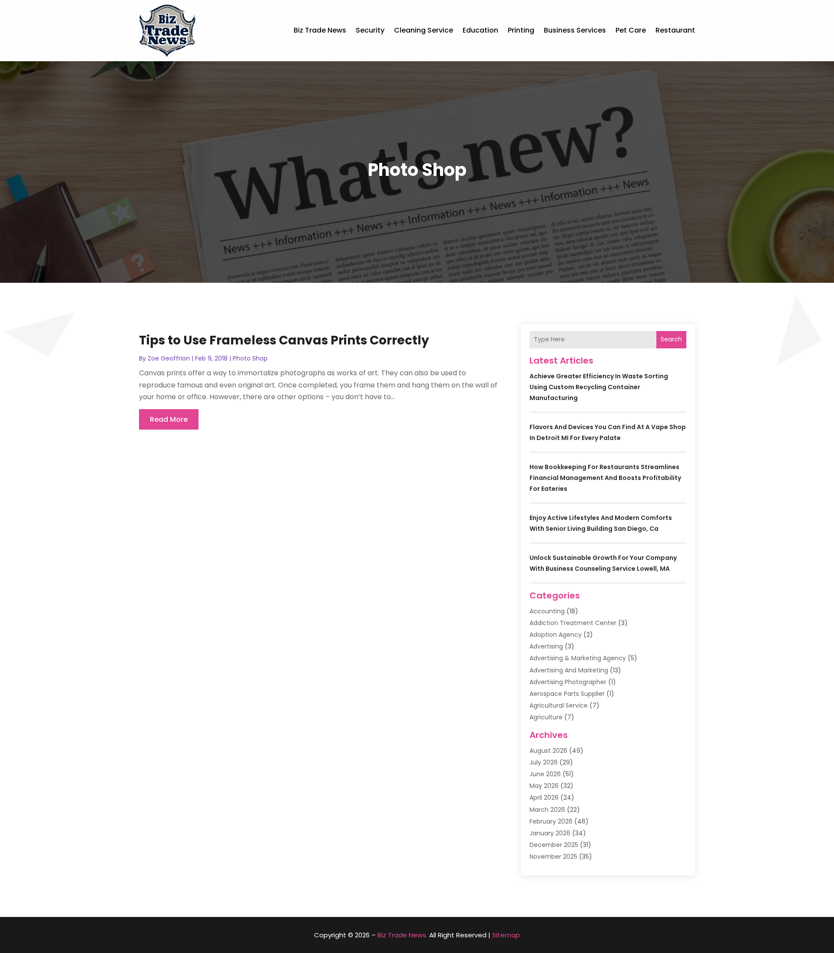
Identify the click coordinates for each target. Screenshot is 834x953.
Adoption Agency (556, 634)
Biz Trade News (320, 30)
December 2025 (554, 844)
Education (480, 30)
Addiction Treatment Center (573, 623)
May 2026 (544, 785)
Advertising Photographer (568, 682)
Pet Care (631, 30)
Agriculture (546, 717)
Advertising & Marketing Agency (578, 658)
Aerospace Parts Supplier (567, 693)
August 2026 (548, 750)
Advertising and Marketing (569, 670)
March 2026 (547, 809)
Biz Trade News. (402, 935)
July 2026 (544, 762)
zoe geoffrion (169, 358)
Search (671, 339)
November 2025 (553, 856)
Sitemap (506, 935)
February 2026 (551, 821)
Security (370, 30)
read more (169, 419)
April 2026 (544, 797)
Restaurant (675, 30)
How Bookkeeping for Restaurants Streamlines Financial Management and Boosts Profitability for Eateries (605, 478)
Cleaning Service (423, 30)
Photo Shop (250, 358)
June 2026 (545, 774)
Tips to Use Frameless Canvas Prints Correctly (284, 340)
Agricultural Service (559, 705)
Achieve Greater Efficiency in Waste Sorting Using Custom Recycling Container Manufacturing (599, 387)
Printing (521, 30)
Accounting (547, 611)
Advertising (546, 646)
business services (575, 30)
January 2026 (550, 833)
